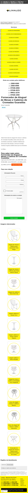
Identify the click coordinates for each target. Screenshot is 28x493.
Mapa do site (23, 485)
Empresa (22, 480)
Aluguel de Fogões (14, 44)
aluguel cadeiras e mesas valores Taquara (14, 336)
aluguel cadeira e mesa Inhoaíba (13, 358)
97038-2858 (20, 1)
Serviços (14, 27)
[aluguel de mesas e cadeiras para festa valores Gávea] (14, 260)
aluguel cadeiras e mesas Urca (14, 314)
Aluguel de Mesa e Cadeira (13, 62)
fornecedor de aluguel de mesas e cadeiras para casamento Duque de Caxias (14, 451)
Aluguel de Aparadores (14, 30)
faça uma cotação (16, 164)
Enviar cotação (14, 218)
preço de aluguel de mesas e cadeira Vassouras (14, 426)
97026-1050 (21, 3)
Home (21, 478)
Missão (21, 481)
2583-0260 (5, 1)
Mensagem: (20, 198)
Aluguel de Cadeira (14, 37)
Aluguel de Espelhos (14, 41)
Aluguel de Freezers (14, 51)
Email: (22, 180)
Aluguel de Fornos (14, 48)
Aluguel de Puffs (13, 69)
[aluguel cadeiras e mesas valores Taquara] (14, 326)
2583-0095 (12, 1)
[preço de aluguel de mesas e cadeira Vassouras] (14, 416)
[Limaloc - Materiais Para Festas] (14, 7)
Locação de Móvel (13, 76)
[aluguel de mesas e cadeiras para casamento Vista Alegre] (14, 235)
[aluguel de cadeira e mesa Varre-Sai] (14, 283)
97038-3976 (5, 3)
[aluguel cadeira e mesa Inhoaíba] (14, 348)
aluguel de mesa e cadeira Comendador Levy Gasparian (13, 381)
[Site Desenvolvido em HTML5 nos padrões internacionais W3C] (4, 491)
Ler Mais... (3, 149)
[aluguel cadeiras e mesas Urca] (14, 304)
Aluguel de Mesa (14, 58)
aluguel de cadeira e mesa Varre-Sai (13, 292)
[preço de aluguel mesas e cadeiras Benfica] (14, 393)
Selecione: (4, 464)
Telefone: (22, 184)
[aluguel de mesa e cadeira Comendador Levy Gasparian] (14, 370)
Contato (22, 484)
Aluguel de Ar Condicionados (13, 34)
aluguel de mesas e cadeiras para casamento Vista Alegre (14, 247)
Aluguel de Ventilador (14, 72)
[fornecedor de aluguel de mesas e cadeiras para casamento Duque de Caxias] (14, 439)
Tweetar (4, 107)
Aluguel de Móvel (13, 65)
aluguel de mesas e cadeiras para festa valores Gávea (14, 271)
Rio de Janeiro (10, 464)
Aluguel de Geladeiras (14, 55)
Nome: (22, 175)
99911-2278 (13, 3)
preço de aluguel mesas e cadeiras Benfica (14, 403)
